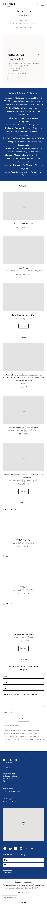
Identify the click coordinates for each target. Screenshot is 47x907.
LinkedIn (21, 848)
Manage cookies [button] (23, 892)
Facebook (15, 848)
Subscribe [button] (7, 873)
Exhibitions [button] (33, 24)
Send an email (32, 848)
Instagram (4, 848)
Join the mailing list (26, 848)
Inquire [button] (30, 27)
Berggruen (13, 5)
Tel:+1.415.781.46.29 (10, 801)
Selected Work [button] (23, 20)
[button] (37, 54)
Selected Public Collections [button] (19, 24)
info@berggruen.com (10, 799)
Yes (6, 712)
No (12, 712)
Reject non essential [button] (10, 898)
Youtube (10, 848)
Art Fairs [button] (23, 27)
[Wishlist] (37, 4)
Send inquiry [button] (23, 719)
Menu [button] (42, 5)
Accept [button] (23, 902)
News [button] (16, 27)
